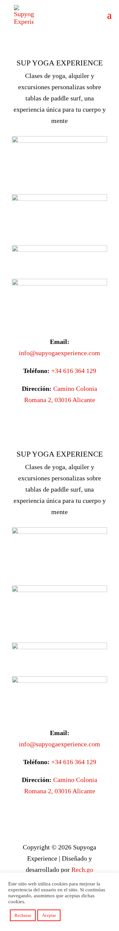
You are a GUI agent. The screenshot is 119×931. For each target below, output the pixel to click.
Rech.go (82, 869)
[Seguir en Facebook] (53, 420)
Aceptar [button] (49, 915)
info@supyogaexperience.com (59, 352)
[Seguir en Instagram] (66, 420)
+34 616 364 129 (73, 370)
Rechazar (23, 915)
